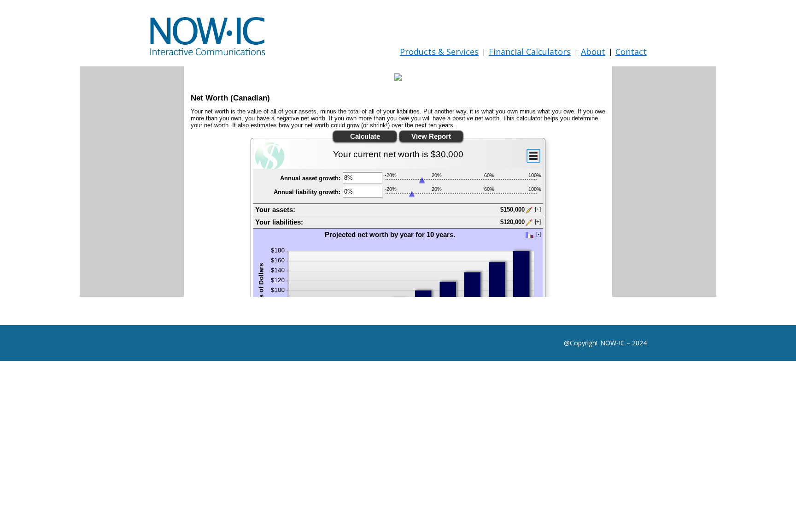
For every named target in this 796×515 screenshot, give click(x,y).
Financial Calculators (530, 51)
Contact (631, 51)
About (593, 51)
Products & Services (439, 51)
